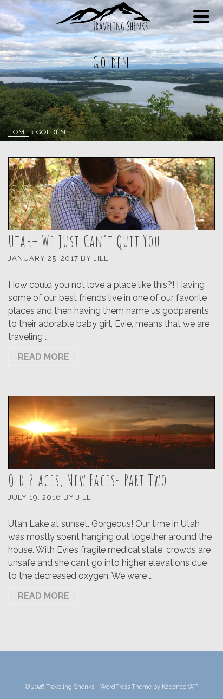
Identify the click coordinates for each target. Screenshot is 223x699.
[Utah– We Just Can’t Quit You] (111, 193)
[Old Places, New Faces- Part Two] (111, 432)
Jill (101, 258)
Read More (43, 357)
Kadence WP (180, 686)
